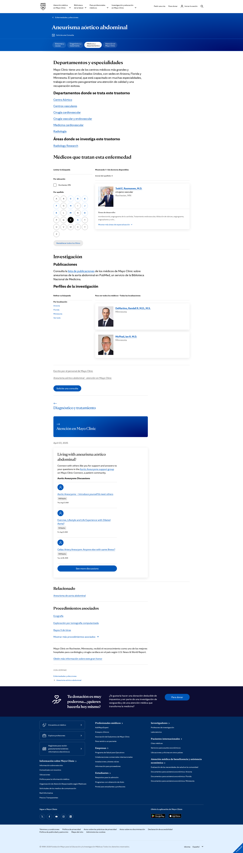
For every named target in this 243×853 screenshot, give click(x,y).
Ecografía (58, 615)
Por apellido (58, 192)
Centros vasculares (65, 106)
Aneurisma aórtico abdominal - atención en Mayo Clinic (82, 377)
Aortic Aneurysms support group (97, 469)
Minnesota (57, 314)
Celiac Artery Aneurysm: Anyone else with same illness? (86, 549)
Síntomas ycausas (59, 44)
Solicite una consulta (67, 388)
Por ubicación (59, 179)
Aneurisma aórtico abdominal (89, 27)
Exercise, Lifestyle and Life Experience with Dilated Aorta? (83, 521)
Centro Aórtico (62, 99)
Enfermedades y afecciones (66, 17)
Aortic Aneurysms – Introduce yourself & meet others (85, 494)
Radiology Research (65, 145)
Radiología (59, 131)
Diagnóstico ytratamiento (75, 44)
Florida (56, 310)
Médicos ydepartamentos (93, 44)
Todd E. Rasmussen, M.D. (128, 188)
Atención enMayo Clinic (110, 44)
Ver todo (57, 318)
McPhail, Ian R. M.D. (126, 336)
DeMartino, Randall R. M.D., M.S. (133, 308)
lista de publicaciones (81, 271)
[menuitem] (59, 45)
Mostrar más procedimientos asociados (74, 636)
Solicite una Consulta (65, 35)
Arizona (56, 305)
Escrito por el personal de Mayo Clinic (73, 370)
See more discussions (87, 568)
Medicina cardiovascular (68, 125)
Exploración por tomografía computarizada (76, 622)
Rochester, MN (64, 185)
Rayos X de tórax (62, 630)
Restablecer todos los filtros (68, 243)
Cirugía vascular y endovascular (72, 118)
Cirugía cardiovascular (67, 112)
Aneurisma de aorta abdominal (69, 595)
